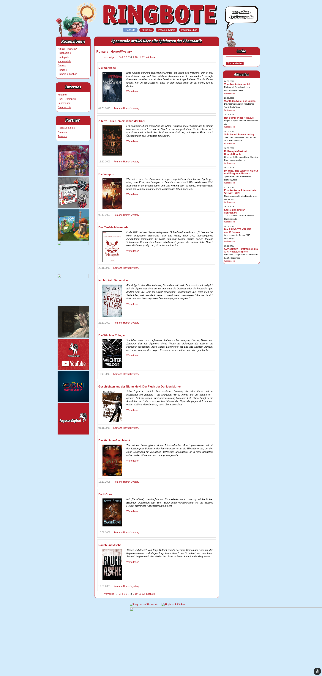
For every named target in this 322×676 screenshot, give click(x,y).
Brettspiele (63, 57)
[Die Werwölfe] (112, 87)
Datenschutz (64, 107)
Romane (62, 69)
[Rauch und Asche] (112, 564)
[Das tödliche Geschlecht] (112, 460)
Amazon (62, 132)
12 (143, 57)
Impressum (64, 103)
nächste (150, 57)
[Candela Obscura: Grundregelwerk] (73, 336)
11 (139, 57)
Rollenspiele (64, 52)
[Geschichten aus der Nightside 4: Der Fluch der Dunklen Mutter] (112, 406)
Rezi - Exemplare (67, 99)
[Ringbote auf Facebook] (144, 604)
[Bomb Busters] (73, 207)
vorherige (109, 57)
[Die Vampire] (112, 194)
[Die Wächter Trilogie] (112, 354)
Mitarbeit (62, 94)
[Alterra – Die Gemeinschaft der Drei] (112, 140)
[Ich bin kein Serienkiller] (112, 301)
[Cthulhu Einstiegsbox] (73, 277)
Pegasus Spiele (66, 127)
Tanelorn (62, 136)
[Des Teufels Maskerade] (112, 247)
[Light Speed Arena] (73, 244)
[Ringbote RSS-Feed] (174, 604)
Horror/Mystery (131, 108)
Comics (62, 65)
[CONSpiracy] (73, 401)
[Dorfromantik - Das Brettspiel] (73, 239)
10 (136, 57)
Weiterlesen (132, 91)
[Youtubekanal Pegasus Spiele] (73, 369)
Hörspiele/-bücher (67, 74)
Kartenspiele (64, 61)
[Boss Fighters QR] (73, 175)
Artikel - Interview (67, 48)
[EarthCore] (112, 512)
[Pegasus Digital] (73, 433)
